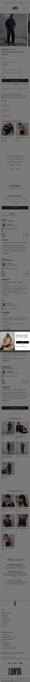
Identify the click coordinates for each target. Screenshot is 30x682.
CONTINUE (22, 342)
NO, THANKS (22, 344)
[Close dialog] (29, 332)
